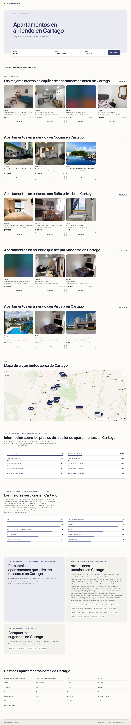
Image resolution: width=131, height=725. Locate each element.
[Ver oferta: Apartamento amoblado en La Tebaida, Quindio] (18, 96)
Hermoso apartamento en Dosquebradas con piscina (81, 338)
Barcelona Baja (39, 701)
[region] (65, 395)
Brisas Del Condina (9, 705)
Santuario (7, 687)
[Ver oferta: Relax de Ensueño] (18, 322)
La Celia (69, 687)
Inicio (14, 13)
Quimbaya (101, 687)
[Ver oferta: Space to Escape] (81, 265)
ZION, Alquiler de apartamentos (75, 225)
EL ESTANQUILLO (103, 696)
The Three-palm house (41, 169)
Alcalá (37, 692)
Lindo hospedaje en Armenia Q (106, 112)
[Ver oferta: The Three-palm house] (50, 153)
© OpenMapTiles (106, 419)
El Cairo (69, 682)
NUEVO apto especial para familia (76, 112)
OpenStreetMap (120, 419)
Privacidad (101, 722)
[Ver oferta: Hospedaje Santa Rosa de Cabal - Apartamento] (50, 209)
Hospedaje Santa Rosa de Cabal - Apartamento (49, 225)
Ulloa (99, 692)
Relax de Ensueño (9, 338)
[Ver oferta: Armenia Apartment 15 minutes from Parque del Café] (18, 153)
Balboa (37, 687)
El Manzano (7, 701)
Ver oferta (19, 121)
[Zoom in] (124, 372)
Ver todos (123, 81)
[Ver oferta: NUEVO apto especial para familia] (81, 96)
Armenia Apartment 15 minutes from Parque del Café (19, 169)
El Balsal (6, 682)
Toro (68, 678)
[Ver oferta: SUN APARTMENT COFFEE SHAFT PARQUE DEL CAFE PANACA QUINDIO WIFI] (81, 153)
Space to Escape (71, 281)
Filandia (6, 692)
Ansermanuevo (39, 682)
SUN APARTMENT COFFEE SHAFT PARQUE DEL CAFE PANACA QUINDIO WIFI (89, 169)
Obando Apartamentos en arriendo (45, 678)
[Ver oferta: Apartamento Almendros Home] (50, 96)
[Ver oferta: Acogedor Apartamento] (50, 265)
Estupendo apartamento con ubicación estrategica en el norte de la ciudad (26, 225)
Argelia (100, 678)
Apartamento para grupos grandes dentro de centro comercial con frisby (25, 281)
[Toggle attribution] (125, 419)
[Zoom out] (124, 375)
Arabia (100, 701)
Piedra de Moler (8, 696)
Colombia (20, 13)
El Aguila (100, 682)
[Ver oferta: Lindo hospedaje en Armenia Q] (112, 96)
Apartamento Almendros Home (44, 112)
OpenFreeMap (98, 419)
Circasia (69, 692)
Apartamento (13, 4)
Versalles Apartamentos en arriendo (14, 678)
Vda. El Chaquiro (71, 701)
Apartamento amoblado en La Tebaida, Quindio (18, 112)
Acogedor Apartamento (42, 281)
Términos (108, 722)
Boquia (37, 696)
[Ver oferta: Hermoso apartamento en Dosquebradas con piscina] (81, 322)
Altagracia (70, 696)
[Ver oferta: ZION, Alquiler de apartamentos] (81, 209)
